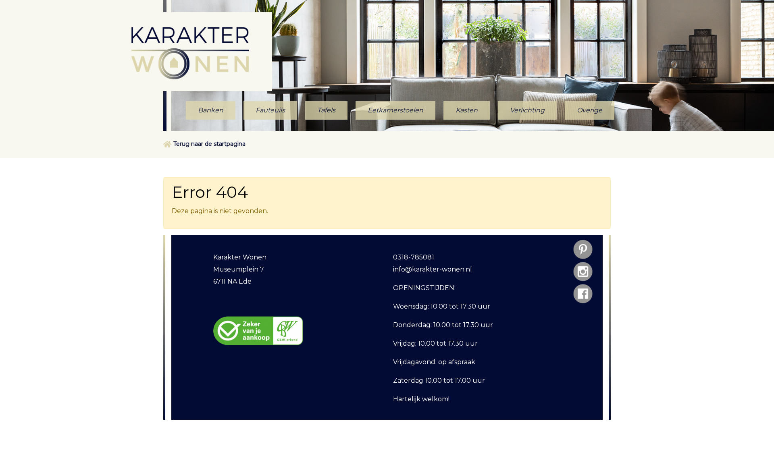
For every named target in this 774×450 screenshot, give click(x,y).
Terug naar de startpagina (209, 143)
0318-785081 (413, 257)
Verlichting (527, 110)
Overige (589, 110)
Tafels (326, 110)
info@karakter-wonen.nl (432, 269)
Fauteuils (270, 110)
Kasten (467, 110)
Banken (210, 110)
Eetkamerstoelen (395, 110)
